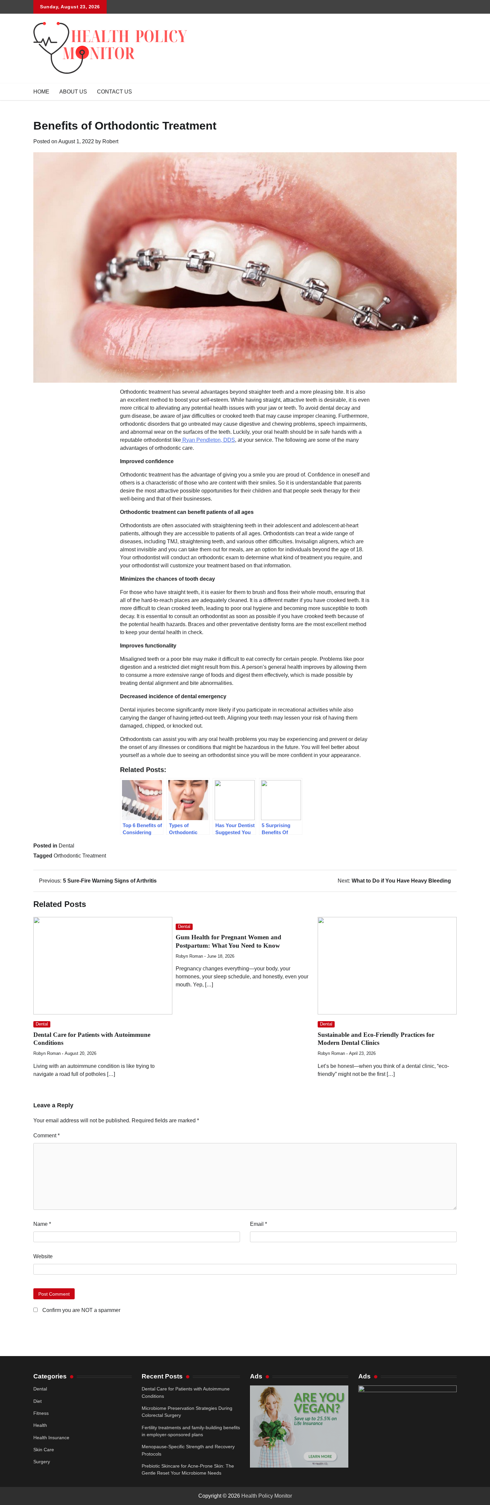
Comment (46, 1135)
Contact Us (114, 92)
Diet (37, 1401)
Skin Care (43, 1449)
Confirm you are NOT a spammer (80, 1310)
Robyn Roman (47, 1053)
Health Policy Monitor (266, 1496)
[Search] (452, 92)
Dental (66, 846)
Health (40, 1425)
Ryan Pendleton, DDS (208, 440)
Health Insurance (51, 1437)
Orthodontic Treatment (80, 856)
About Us (73, 92)
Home (41, 92)
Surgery (41, 1461)
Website (43, 1256)
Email (258, 1224)
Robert (110, 141)
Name (42, 1224)
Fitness (41, 1413)
